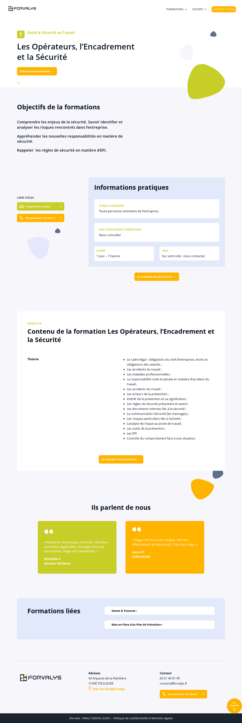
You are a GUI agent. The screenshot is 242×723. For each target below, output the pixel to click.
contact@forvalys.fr (173, 683)
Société (197, 9)
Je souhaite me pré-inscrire (154, 276)
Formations (175, 9)
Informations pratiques (35, 71)
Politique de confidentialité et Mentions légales (143, 718)
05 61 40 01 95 (170, 678)
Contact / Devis (224, 9)
